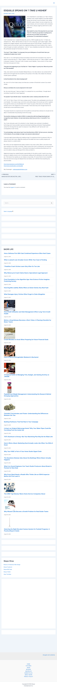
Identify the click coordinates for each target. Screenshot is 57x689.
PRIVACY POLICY (28, 676)
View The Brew (7, 574)
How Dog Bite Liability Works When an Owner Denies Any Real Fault (26, 287)
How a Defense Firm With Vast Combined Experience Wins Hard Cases (27, 253)
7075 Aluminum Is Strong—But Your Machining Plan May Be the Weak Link (28, 436)
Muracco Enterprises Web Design (12, 564)
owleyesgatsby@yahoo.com (20, 169)
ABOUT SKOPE (28, 674)
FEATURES (28, 665)
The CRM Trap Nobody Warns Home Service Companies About (24, 494)
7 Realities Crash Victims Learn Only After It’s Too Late (22, 266)
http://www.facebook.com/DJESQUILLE (14, 164)
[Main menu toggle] (54, 3)
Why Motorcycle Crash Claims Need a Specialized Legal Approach (26, 273)
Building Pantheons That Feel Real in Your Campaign (21, 422)
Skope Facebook (8, 567)
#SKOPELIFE (28, 671)
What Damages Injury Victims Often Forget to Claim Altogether (24, 294)
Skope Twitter (7, 572)
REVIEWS (28, 669)
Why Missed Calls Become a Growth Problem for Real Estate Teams (26, 511)
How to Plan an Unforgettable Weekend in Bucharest (21, 357)
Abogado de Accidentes (49, 655)
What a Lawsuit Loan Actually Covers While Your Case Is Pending (25, 260)
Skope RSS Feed (8, 569)
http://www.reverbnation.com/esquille (13, 166)
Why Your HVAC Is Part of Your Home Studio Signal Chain (23, 451)
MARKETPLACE (28, 673)
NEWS (28, 667)
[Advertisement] (28, 603)
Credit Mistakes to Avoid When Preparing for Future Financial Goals (26, 339)
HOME (28, 664)
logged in (12, 187)
